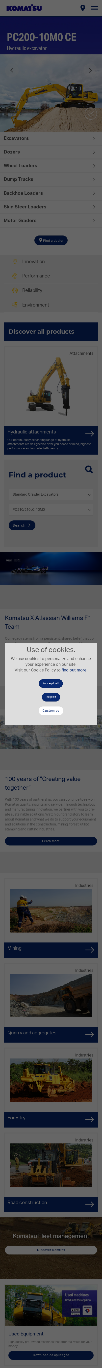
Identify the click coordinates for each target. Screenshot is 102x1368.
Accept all (51, 683)
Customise (51, 710)
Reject (51, 697)
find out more (74, 670)
